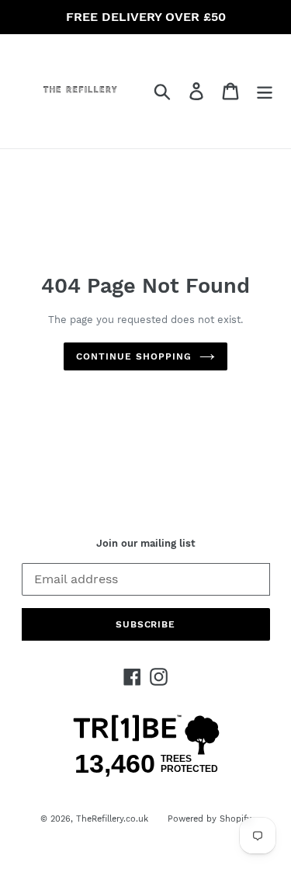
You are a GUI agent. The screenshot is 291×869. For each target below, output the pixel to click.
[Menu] (265, 91)
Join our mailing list (146, 543)
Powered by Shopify (209, 819)
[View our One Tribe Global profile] (145, 774)
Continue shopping (133, 356)
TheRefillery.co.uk (112, 819)
